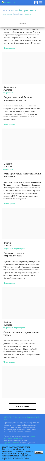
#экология (27, 14)
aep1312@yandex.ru (11, 443)
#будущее (14, 10)
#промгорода (7, 14)
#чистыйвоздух (18, 14)
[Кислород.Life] (8, 2)
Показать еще (22, 406)
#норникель (27, 10)
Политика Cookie (22, 459)
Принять (38, 452)
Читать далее (9, 48)
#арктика (6, 10)
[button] (40, 2)
